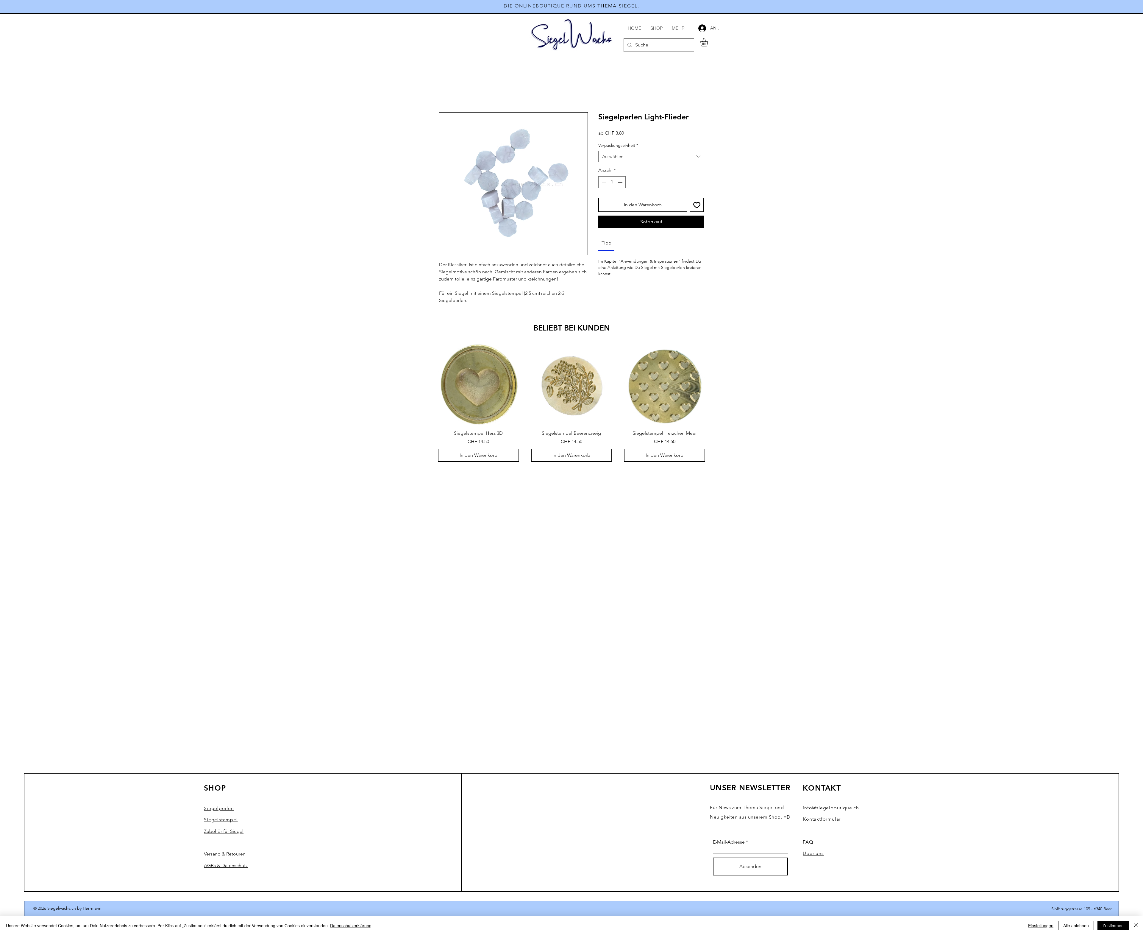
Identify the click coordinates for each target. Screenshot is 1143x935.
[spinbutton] (612, 182)
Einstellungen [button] (1040, 925)
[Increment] (620, 182)
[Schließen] (1135, 925)
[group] (571, 403)
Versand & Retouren (225, 854)
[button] (708, 42)
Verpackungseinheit (618, 145)
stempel (221, 819)
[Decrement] (603, 182)
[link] (606, 243)
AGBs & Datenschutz (226, 865)
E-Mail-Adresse (729, 842)
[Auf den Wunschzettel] (697, 205)
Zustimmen (1113, 925)
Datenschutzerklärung (350, 925)
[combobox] (651, 156)
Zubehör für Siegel (223, 831)
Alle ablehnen (1076, 925)
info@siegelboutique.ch (831, 808)
